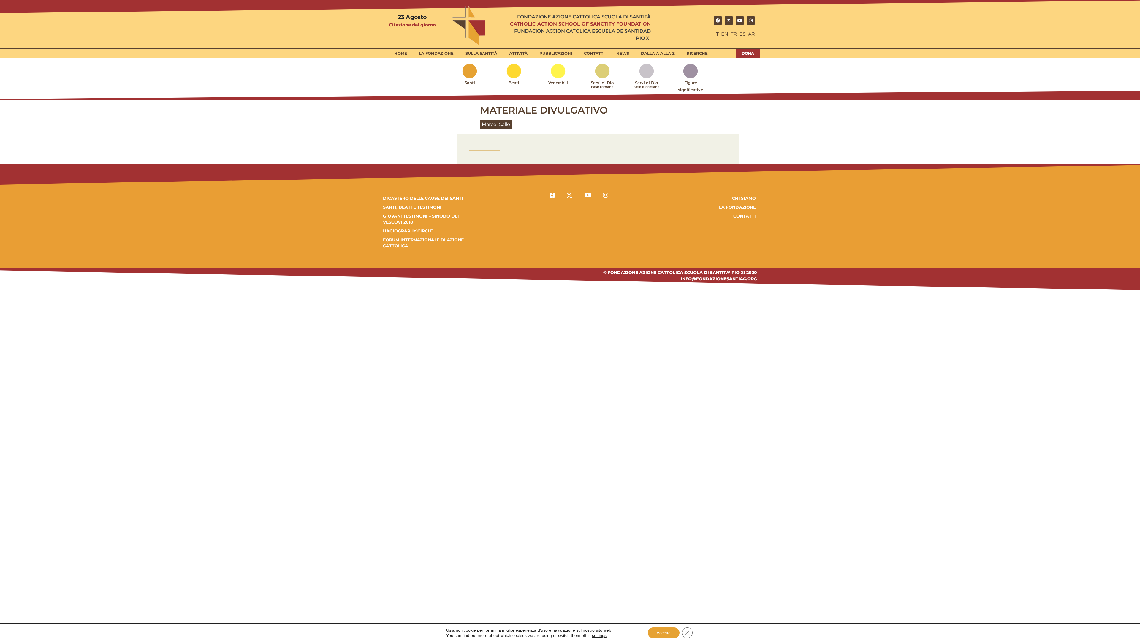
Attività (518, 53)
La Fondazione (436, 53)
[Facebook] (718, 20)
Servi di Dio (602, 84)
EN (724, 34)
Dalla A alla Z (658, 53)
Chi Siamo (744, 198)
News (622, 53)
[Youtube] (740, 20)
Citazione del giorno (412, 25)
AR (751, 34)
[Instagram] (751, 20)
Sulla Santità (481, 53)
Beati (514, 82)
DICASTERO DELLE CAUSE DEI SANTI (423, 198)
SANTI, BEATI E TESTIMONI (412, 207)
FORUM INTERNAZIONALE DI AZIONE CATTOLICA (423, 242)
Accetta (664, 632)
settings (599, 635)
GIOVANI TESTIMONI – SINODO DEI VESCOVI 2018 (421, 219)
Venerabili (558, 82)
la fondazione (737, 207)
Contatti (594, 53)
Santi (470, 82)
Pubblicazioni (555, 53)
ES (743, 34)
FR (734, 34)
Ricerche (697, 53)
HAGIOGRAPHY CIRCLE (408, 231)
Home (400, 53)
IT (716, 34)
